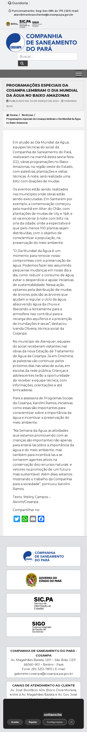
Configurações (55, 722)
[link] (43, 3)
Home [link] (13, 115)
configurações (53, 714)
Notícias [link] (27, 115)
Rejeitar (33, 722)
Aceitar (15, 722)
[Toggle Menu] (78, 73)
